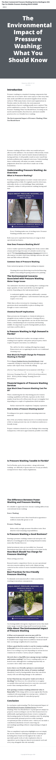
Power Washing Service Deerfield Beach (25, 361)
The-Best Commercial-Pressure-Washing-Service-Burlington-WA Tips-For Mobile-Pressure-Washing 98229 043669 (26, 3)
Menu (4, 7)
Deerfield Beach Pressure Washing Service (21, 707)
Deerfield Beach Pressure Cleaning (27, 253)
